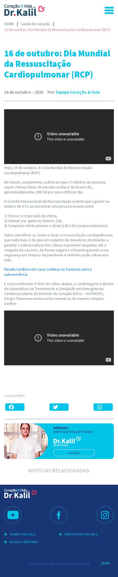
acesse (74, 453)
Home (9, 23)
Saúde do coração (35, 23)
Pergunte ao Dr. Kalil (81, 534)
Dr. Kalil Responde (24, 542)
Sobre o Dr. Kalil (23, 534)
